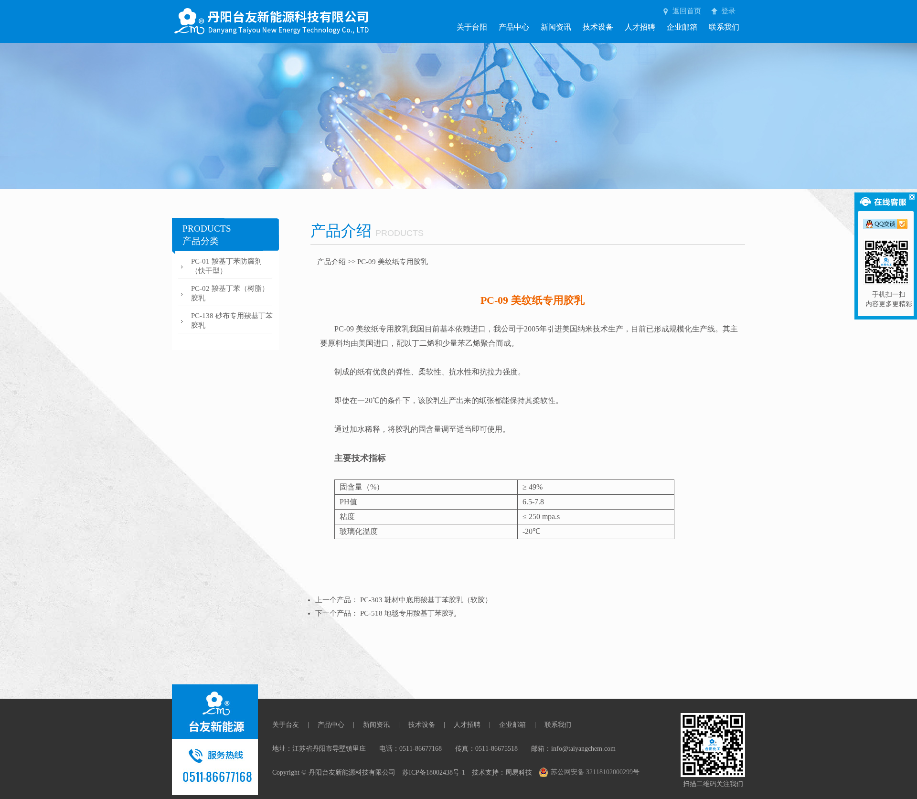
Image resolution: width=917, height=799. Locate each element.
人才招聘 (640, 27)
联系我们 (724, 27)
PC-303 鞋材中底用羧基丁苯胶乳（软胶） (426, 600)
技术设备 (598, 27)
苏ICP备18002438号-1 (433, 772)
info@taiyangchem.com (583, 748)
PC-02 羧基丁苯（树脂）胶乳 (230, 293)
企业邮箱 (682, 27)
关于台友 (285, 724)
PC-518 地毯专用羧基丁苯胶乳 (408, 613)
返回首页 (686, 11)
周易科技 (518, 772)
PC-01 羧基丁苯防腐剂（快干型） (226, 266)
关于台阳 (472, 27)
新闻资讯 (556, 27)
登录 (728, 11)
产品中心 (514, 27)
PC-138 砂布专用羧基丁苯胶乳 (232, 320)
